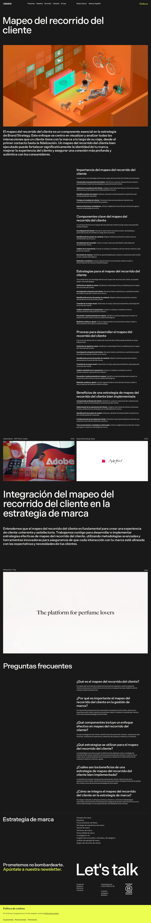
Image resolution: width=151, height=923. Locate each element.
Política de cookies (51, 913)
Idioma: (94, 4)
